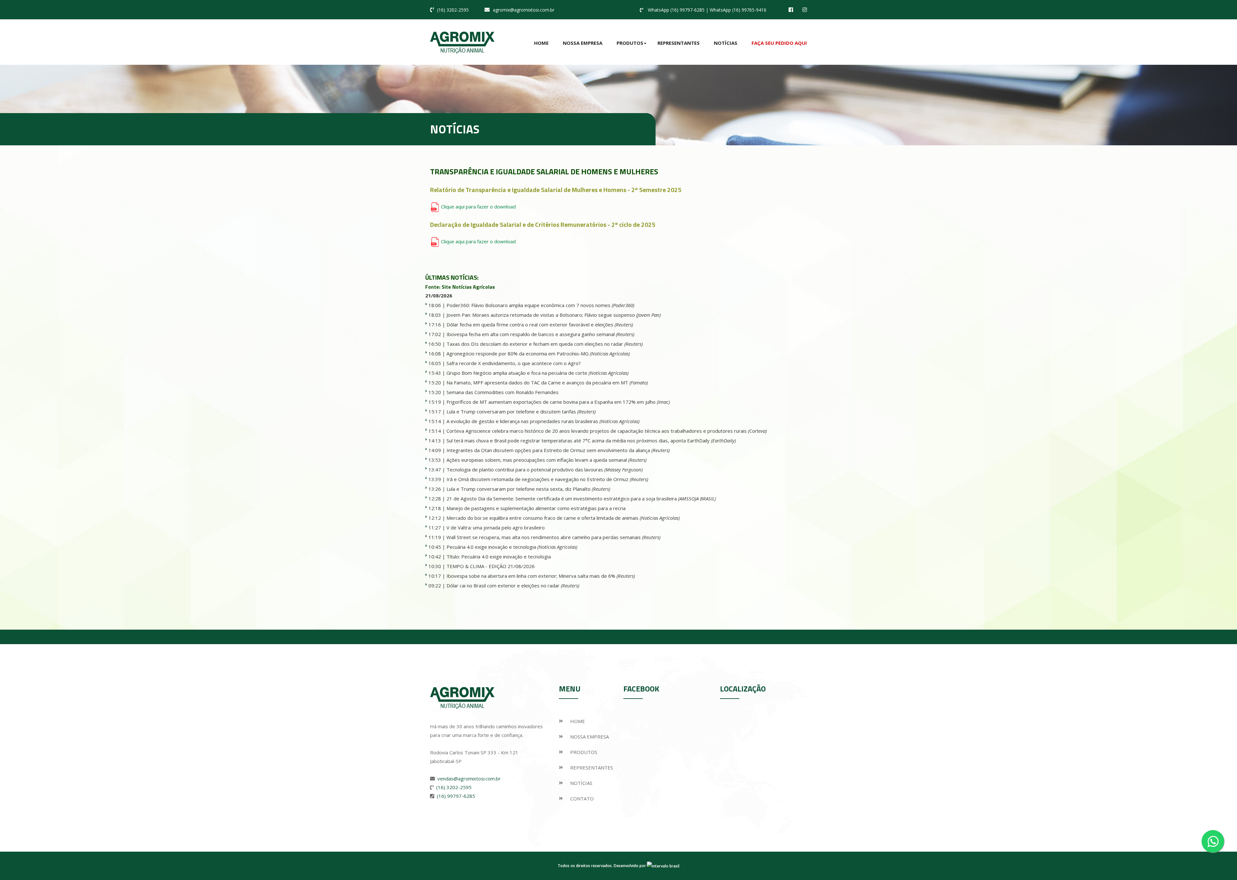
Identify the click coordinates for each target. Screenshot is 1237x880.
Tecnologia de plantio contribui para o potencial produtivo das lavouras (544, 469)
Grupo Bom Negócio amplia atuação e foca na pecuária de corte (537, 373)
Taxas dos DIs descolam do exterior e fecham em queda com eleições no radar (544, 344)
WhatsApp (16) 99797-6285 (676, 10)
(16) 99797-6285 (456, 796)
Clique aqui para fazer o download (478, 206)
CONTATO (582, 798)
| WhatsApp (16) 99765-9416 (736, 10)
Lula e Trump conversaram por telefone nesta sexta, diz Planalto (528, 489)
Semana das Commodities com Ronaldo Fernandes (502, 392)
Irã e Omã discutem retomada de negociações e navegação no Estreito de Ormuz (547, 479)
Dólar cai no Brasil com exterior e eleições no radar (512, 585)
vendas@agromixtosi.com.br (469, 778)
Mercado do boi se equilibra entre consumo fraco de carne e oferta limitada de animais (563, 518)
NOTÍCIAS (581, 783)
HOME (577, 721)
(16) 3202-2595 (453, 10)
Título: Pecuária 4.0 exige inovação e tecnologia (498, 556)
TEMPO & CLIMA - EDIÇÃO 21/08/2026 (490, 566)
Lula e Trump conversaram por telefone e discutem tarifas (521, 411)
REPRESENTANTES (591, 767)
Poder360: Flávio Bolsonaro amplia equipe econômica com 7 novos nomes (540, 305)
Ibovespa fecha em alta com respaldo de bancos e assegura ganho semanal (540, 334)
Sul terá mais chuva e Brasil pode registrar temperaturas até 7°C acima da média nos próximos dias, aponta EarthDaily (591, 440)
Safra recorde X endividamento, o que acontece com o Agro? (513, 363)
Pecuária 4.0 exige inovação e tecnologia (511, 547)
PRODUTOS (583, 752)
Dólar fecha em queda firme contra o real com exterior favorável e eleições (539, 324)
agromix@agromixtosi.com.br (523, 10)
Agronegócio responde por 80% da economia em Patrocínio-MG (538, 353)
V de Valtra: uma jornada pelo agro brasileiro (495, 527)
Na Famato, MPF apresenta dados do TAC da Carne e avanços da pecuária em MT (547, 382)
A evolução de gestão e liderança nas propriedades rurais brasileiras (542, 421)
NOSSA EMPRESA (589, 736)
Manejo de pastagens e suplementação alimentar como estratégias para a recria (536, 508)
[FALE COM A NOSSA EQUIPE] (1213, 841)
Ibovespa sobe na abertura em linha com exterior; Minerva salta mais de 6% (540, 576)
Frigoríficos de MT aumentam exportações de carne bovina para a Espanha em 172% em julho (558, 402)
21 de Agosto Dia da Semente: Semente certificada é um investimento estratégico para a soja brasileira (581, 498)
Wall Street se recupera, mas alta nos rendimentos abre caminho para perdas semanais (553, 537)
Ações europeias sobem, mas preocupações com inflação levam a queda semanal (546, 460)
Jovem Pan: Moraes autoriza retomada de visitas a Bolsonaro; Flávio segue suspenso (553, 315)
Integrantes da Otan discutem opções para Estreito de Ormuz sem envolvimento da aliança (558, 450)
